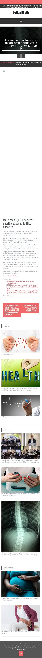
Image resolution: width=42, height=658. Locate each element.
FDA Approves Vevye (7, 417)
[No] (40, 650)
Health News (10, 62)
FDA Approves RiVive (7, 354)
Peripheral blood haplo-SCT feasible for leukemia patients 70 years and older (22, 6)
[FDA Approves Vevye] (20, 405)
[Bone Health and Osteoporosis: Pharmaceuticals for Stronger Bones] (20, 617)
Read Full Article (13, 276)
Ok (21, 653)
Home (3, 62)
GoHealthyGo (21, 12)
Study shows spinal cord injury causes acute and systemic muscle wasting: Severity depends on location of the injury (21, 44)
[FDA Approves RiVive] (20, 341)
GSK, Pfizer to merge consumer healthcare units (22, 285)
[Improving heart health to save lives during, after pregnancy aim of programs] (20, 584)
